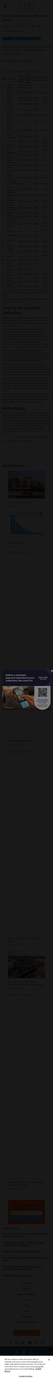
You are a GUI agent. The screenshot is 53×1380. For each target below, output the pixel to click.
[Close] (49, 1359)
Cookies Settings (25, 1376)
